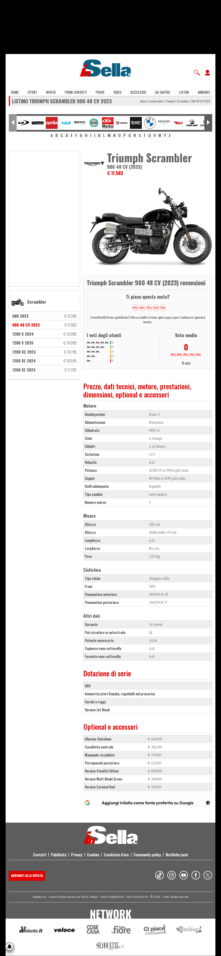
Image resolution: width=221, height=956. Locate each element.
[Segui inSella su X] (208, 876)
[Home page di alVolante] (31, 930)
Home (15, 92)
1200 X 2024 (23, 334)
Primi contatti (76, 92)
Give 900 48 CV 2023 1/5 (135, 308)
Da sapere (162, 92)
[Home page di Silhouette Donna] (110, 946)
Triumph (170, 101)
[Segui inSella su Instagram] (171, 876)
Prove (100, 92)
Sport (32, 92)
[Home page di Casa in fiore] (121, 930)
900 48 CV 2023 (26, 325)
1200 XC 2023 (24, 352)
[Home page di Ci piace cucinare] (155, 930)
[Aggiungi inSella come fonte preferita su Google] (147, 803)
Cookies (93, 855)
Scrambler (183, 101)
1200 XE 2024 (24, 361)
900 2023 (20, 316)
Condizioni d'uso (116, 855)
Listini (184, 92)
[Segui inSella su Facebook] (195, 876)
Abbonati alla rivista (27, 875)
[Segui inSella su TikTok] (159, 876)
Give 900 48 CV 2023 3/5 (149, 308)
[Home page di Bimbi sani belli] (188, 930)
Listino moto (156, 101)
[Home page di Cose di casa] (92, 930)
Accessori (138, 92)
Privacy (76, 855)
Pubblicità (58, 855)
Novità (51, 92)
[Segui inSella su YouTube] (183, 876)
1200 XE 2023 (23, 370)
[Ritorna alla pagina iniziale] (110, 843)
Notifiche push (177, 855)
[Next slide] (208, 123)
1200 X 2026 (22, 343)
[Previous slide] (13, 123)
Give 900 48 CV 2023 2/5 (142, 308)
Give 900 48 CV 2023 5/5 (163, 308)
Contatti (39, 855)
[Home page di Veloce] (65, 930)
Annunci (204, 92)
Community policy (147, 855)
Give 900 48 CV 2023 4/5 (156, 308)
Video (118, 92)
